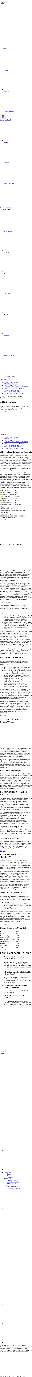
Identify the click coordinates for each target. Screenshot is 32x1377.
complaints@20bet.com (13, 1188)
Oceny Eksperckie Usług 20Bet (12, 391)
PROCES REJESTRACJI (11, 384)
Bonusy (9, 1175)
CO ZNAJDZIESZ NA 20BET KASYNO (16, 387)
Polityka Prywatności (13, 1180)
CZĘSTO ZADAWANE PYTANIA (14, 393)
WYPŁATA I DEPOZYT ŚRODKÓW (15, 388)
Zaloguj (2, 120)
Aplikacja (10, 1177)
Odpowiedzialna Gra (13, 1182)
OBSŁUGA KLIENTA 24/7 (12, 390)
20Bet (8, 1174)
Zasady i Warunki (12, 1183)
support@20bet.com (12, 1186)
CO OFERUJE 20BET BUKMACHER (15, 385)
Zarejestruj (8, 120)
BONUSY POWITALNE (11, 382)
